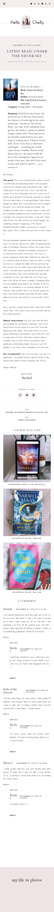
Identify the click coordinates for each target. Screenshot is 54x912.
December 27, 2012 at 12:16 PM (32, 763)
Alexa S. (8, 763)
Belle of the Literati (10, 691)
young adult (40, 61)
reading (29, 61)
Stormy (7, 609)
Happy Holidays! (27, 418)
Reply (6, 637)
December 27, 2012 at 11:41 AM (31, 609)
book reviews (16, 61)
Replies (14, 643)
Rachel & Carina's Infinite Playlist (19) (27, 410)
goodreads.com (12, 167)
